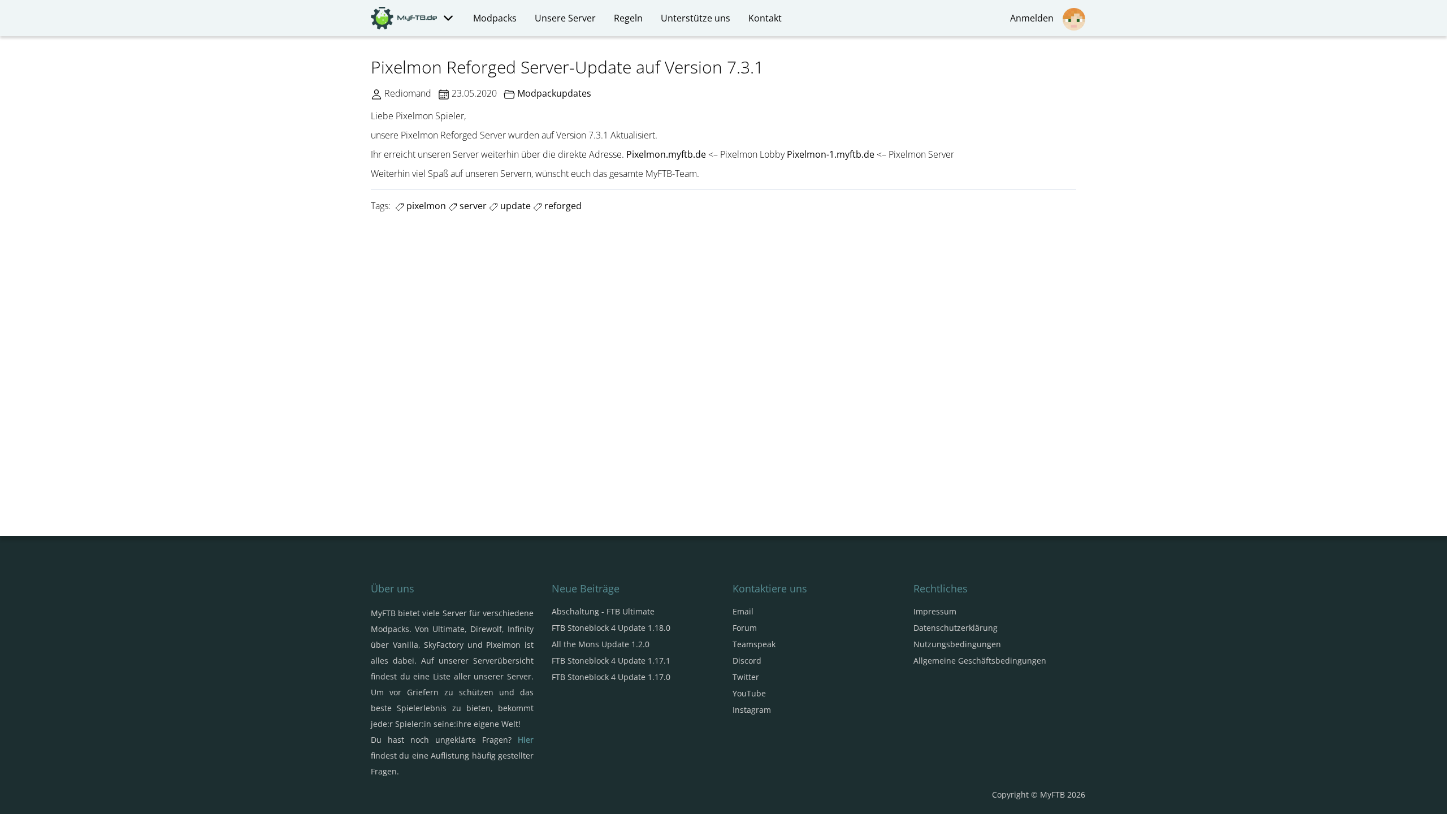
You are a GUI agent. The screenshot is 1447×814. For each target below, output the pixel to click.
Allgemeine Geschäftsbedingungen (979, 660)
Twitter (746, 677)
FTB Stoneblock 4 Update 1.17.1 (611, 660)
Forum (745, 627)
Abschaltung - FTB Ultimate (603, 611)
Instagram (752, 709)
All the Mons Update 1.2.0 (600, 644)
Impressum (934, 611)
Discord (747, 660)
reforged (562, 206)
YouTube (749, 693)
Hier (526, 739)
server (472, 206)
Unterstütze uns (695, 18)
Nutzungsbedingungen (957, 644)
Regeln (628, 18)
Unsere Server (565, 18)
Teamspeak (754, 644)
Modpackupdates (554, 93)
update (514, 206)
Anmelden (1034, 18)
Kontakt (765, 18)
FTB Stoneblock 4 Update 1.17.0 (611, 677)
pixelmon (425, 206)
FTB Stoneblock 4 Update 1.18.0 (611, 627)
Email (743, 611)
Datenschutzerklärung (955, 627)
